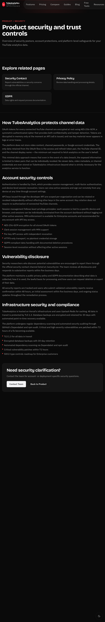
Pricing (42, 4)
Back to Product (38, 384)
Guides (67, 4)
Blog (77, 4)
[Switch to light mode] (99, 616)
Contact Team (16, 384)
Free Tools (86, 4)
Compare (54, 4)
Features (30, 4)
